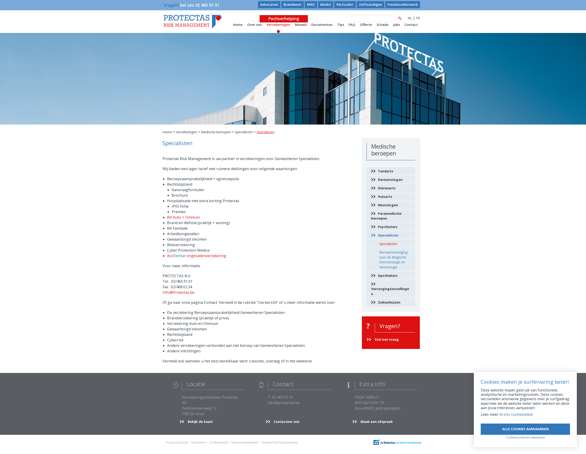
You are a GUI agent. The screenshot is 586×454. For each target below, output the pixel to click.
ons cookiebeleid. (518, 414)
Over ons (254, 24)
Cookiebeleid (218, 442)
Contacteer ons (286, 421)
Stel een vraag (387, 339)
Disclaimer (199, 442)
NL (410, 18)
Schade (382, 24)
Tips (340, 24)
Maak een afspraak (377, 421)
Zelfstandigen (370, 4)
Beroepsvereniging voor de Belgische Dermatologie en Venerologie (393, 259)
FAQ (352, 24)
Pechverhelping (283, 18)
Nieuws (301, 24)
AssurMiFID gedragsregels (377, 408)
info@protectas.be (283, 402)
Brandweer (292, 4)
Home (238, 24)
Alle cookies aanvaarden (525, 429)
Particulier (344, 4)
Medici (325, 4)
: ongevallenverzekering (196, 255)
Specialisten (244, 132)
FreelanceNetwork (403, 4)
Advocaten (269, 4)
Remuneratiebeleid (244, 442)
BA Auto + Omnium (183, 217)
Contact (411, 24)
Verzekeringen (278, 24)
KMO (311, 4)
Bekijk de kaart (200, 421)
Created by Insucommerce (280, 442)
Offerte (366, 24)
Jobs (396, 24)
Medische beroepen (216, 132)
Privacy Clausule (177, 442)
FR (418, 18)
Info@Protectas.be (178, 292)
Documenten (322, 24)
